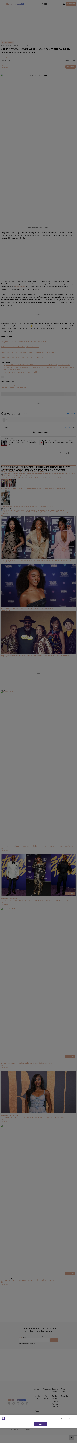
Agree (40, 1424)
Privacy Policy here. (35, 1420)
